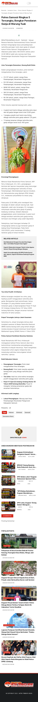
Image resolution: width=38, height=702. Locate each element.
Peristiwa (7, 545)
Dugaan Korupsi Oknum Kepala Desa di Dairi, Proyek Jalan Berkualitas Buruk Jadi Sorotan (17, 579)
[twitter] (6, 422)
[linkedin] (17, 422)
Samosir (27, 412)
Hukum (11, 412)
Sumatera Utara (12, 10)
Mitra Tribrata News (25, 693)
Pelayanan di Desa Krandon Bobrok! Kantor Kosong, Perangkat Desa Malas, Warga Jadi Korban (17, 553)
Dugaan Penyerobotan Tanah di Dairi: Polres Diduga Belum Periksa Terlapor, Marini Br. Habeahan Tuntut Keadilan (17, 605)
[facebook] (3, 422)
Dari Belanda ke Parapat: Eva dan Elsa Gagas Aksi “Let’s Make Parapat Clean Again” (17, 243)
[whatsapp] (10, 422)
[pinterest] (14, 422)
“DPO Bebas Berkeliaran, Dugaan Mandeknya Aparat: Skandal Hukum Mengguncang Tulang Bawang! (26, 492)
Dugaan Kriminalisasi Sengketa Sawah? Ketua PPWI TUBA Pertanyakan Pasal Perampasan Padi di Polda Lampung (26, 453)
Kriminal (19, 412)
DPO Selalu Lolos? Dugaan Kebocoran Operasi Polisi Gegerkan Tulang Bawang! (27, 478)
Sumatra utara (8, 573)
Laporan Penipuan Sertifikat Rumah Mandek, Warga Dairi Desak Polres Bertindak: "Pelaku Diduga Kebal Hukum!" (18, 632)
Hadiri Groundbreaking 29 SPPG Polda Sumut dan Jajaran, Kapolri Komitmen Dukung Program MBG (19, 254)
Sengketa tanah (9, 598)
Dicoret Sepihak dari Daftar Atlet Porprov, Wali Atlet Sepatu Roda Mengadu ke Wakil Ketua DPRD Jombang (18, 659)
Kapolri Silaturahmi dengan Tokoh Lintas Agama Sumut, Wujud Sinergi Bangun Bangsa (19, 248)
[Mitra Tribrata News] (9, 4)
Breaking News (22, 495)
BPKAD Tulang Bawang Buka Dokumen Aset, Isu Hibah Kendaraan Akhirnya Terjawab (26, 466)
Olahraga (7, 652)
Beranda (3, 10)
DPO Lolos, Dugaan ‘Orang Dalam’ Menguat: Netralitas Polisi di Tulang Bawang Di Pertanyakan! (26, 504)
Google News (22, 456)
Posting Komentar (7, 521)
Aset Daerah (22, 469)
